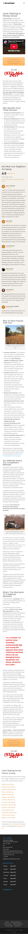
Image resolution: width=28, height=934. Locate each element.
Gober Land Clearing (8, 794)
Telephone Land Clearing (9, 812)
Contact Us (17, 926)
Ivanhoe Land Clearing (8, 797)
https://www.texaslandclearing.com (14, 851)
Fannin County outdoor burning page (12, 455)
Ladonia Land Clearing (8, 800)
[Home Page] (8, 3)
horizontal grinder (15, 824)
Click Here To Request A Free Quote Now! (13, 61)
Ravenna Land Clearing (8, 807)
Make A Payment (17, 924)
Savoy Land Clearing (8, 810)
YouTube (6, 856)
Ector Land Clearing (7, 792)
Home (7, 922)
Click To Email (6, 849)
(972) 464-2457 (9, 847)
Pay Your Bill (9, 926)
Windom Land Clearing (8, 818)
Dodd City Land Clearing (9, 789)
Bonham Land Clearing (8, 787)
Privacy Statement (16, 922)
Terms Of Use (7, 924)
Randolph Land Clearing (9, 805)
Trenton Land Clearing (8, 815)
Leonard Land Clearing (8, 802)
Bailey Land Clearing (8, 784)
